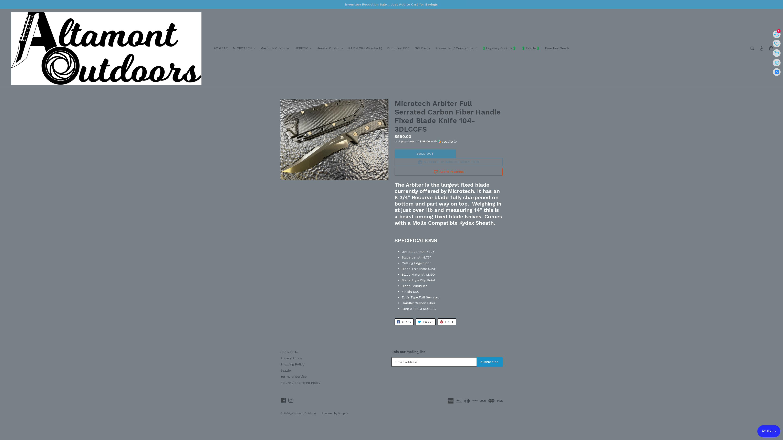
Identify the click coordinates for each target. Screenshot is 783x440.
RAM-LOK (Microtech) (365, 48)
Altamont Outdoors (304, 413)
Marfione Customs (274, 48)
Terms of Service (293, 376)
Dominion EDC (398, 48)
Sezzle (285, 370)
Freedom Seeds (557, 48)
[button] (449, 141)
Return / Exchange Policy (300, 383)
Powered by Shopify (335, 413)
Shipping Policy (292, 364)
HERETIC (304, 48)
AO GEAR (221, 48)
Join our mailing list (408, 352)
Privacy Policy (291, 358)
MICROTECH (245, 48)
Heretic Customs (330, 48)
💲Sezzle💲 (530, 48)
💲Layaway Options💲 (499, 48)
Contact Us (289, 352)
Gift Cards (422, 48)
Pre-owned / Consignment (456, 48)
